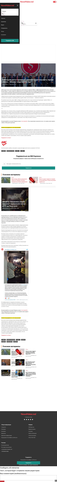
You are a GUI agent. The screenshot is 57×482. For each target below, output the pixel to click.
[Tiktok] (30, 419)
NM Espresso (31, 427)
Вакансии (3, 433)
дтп (18, 339)
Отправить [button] (2, 481)
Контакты (3, 431)
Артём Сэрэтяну (15, 183)
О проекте (3, 427)
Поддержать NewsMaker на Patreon (9, 437)
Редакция (3, 429)
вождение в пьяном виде (11, 339)
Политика (4, 77)
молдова (3, 341)
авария (3, 339)
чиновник (15, 341)
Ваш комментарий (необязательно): (13, 473)
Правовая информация (6, 435)
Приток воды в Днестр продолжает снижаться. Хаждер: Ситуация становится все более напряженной (19, 180)
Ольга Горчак (5, 84)
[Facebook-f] (24, 419)
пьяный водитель (9, 341)
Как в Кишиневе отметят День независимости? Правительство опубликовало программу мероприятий (31, 363)
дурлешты (23, 339)
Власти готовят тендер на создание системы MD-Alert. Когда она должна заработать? (47, 180)
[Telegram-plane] (32, 419)
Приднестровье (32, 429)
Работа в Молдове (32, 433)
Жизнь (12, 177)
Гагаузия (30, 431)
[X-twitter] (26, 419)
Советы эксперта (32, 435)
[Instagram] (28, 419)
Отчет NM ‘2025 (31, 437)
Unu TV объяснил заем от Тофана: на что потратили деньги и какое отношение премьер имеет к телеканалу (31, 374)
